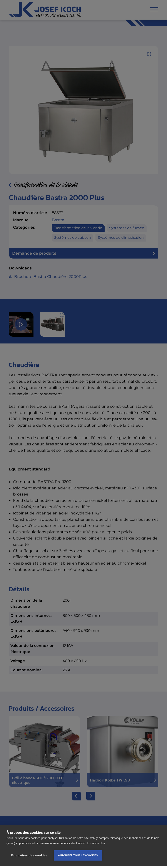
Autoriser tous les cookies (78, 855)
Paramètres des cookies (29, 855)
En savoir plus (96, 843)
